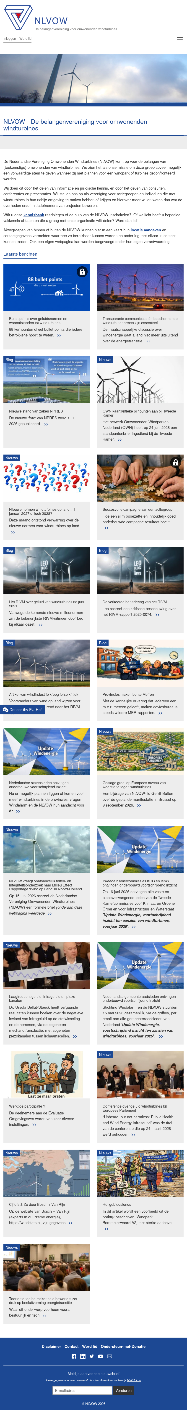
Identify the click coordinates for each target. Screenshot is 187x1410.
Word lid (25, 38)
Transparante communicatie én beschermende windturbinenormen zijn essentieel (140, 320)
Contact (72, 1346)
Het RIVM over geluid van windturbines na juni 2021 (46, 603)
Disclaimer (51, 1346)
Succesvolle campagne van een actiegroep (137, 509)
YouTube (100, 1356)
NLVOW (87, 18)
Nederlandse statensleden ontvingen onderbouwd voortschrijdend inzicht (39, 784)
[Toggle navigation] (180, 39)
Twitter (91, 1356)
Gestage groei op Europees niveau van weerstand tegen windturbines (134, 784)
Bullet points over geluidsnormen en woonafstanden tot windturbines (38, 320)
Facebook (73, 1356)
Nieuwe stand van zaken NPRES (36, 411)
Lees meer (59, 335)
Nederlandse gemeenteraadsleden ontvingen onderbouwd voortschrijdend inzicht (139, 998)
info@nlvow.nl (109, 1356)
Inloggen (9, 38)
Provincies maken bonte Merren (128, 694)
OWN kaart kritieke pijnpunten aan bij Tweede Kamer (139, 413)
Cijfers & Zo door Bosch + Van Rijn (37, 1204)
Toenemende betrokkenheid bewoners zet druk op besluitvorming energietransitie (43, 1300)
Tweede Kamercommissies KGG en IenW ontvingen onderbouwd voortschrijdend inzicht (140, 883)
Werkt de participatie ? (27, 1106)
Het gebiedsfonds (117, 1204)
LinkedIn (82, 1356)
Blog (9, 359)
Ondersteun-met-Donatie (123, 1346)
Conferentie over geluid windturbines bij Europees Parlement (135, 1108)
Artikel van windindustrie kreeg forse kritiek (43, 694)
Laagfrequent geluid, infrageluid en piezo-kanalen (42, 998)
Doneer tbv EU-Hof (25, 709)
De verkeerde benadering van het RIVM (135, 601)
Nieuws (105, 359)
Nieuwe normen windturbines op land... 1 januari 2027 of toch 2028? (42, 511)
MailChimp (134, 1380)
